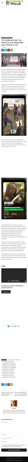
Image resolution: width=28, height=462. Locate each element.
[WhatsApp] (11, 50)
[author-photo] (14, 406)
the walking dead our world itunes (8, 373)
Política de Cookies (10, 458)
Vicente (4, 47)
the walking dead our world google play (9, 367)
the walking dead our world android (13, 359)
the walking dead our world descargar (9, 364)
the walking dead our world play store (8, 377)
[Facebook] (2, 50)
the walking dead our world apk (7, 361)
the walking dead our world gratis (8, 369)
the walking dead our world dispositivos (9, 366)
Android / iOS (6, 7)
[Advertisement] (14, 23)
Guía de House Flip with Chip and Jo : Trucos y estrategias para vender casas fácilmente (20, 394)
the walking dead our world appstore (8, 362)
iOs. (11, 37)
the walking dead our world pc (7, 375)
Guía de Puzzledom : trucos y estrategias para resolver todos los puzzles (7, 394)
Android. (8, 37)
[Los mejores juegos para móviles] (14, 2)
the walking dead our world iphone (8, 372)
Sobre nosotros (18, 458)
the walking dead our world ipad (7, 370)
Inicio (2, 7)
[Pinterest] (8, 50)
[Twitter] (5, 50)
